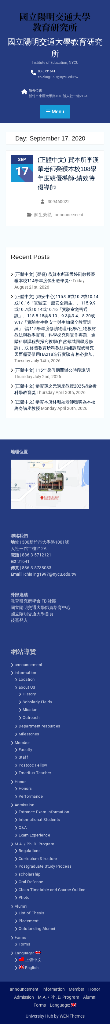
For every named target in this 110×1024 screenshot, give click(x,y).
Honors (25, 788)
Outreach (31, 717)
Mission (30, 709)
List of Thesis (32, 913)
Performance (31, 796)
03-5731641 (46, 71)
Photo (24, 897)
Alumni (21, 906)
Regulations (30, 850)
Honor (20, 781)
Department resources (40, 726)
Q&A (23, 827)
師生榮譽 (42, 214)
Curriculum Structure (38, 858)
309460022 (59, 201)
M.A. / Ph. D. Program (34, 844)
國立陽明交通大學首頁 (32, 613)
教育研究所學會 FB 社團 (33, 601)
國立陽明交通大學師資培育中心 (41, 607)
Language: (25, 953)
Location (27, 679)
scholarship (30, 874)
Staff (23, 757)
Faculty (25, 749)
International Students (39, 819)
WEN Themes (72, 1016)
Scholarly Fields (37, 702)
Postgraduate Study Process (45, 866)
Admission (25, 805)
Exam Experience (34, 835)
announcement (69, 214)
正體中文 (33, 959)
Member (22, 742)
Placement (29, 921)
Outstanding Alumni (37, 928)
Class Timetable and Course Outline (52, 889)
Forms (21, 937)
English (31, 967)
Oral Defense (31, 882)
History (29, 694)
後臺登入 (19, 620)
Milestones (29, 734)
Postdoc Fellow (33, 765)
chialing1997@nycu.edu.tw (58, 77)
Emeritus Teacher (35, 773)
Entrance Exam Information (44, 812)
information (25, 672)
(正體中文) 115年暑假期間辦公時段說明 (52, 370)
